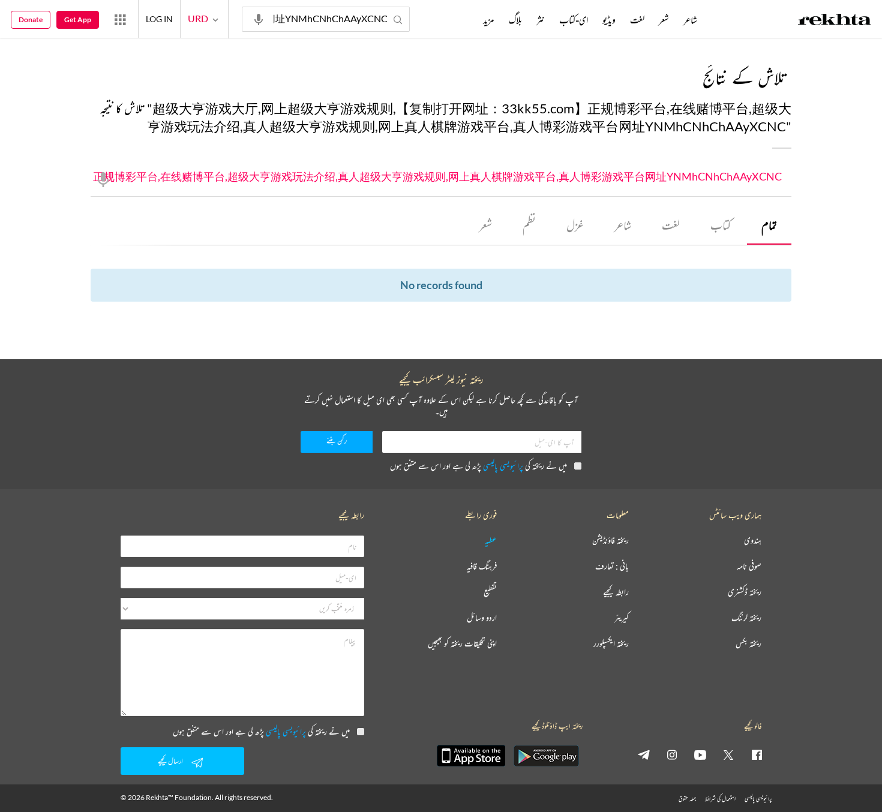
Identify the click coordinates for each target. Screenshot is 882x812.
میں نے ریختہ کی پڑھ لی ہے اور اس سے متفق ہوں (478, 465)
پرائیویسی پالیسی (503, 465)
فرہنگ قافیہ (482, 566)
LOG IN (159, 19)
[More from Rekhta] (120, 19)
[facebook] (756, 754)
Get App (77, 19)
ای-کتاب (573, 19)
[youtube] (700, 754)
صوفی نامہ (749, 566)
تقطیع (490, 592)
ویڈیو (609, 19)
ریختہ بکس (748, 644)
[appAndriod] (546, 755)
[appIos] (471, 755)
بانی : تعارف (612, 566)
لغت (671, 225)
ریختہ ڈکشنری (744, 592)
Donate (31, 19)
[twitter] (728, 754)
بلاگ (515, 19)
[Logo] (834, 21)
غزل (575, 225)
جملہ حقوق (687, 798)
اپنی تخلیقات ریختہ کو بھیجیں (462, 644)
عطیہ (491, 541)
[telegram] (643, 754)
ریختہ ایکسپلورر (611, 644)
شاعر (622, 225)
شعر (485, 225)
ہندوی (752, 541)
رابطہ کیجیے (616, 592)
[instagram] (672, 754)
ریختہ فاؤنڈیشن (610, 541)
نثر (540, 19)
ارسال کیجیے (170, 761)
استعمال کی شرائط (720, 798)
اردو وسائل (482, 618)
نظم (529, 225)
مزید (488, 19)
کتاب (720, 225)
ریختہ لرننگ (746, 618)
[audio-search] (258, 18)
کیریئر (621, 618)
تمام (769, 225)
